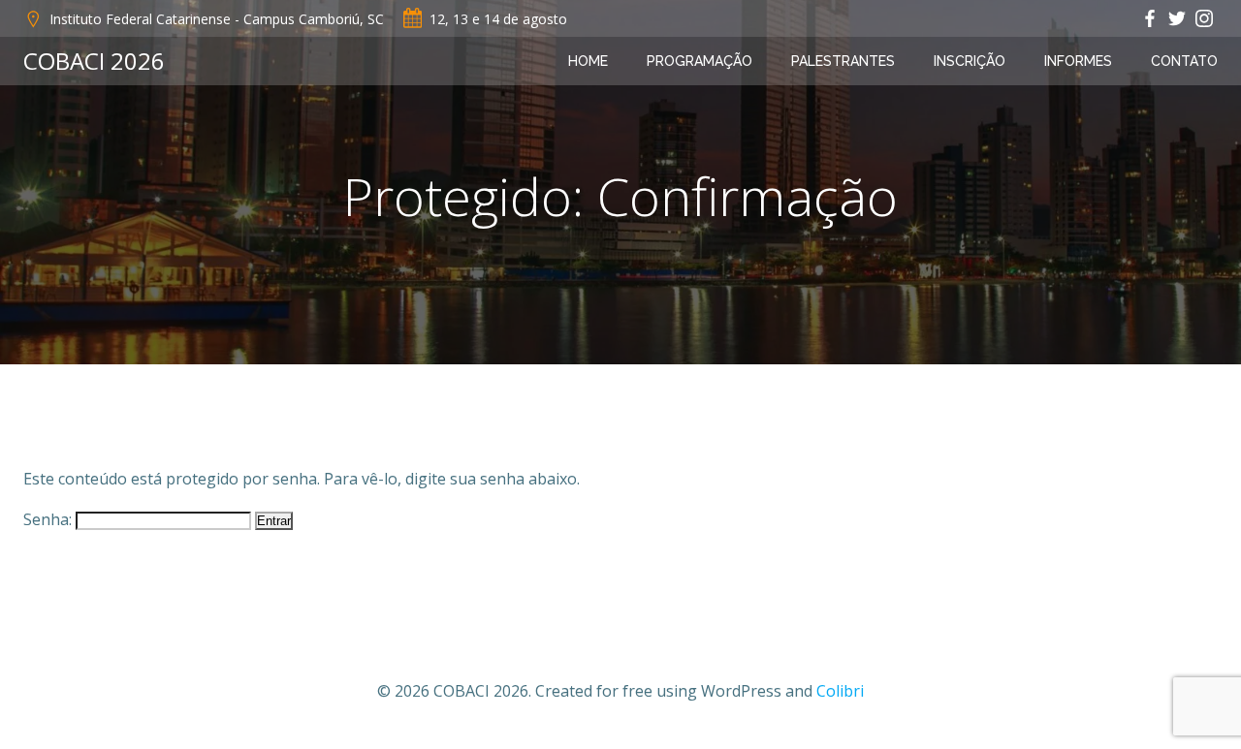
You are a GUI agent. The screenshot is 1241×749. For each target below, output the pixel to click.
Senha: (49, 519)
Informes (1078, 61)
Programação (699, 61)
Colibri (840, 691)
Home (588, 61)
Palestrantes (843, 61)
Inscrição (969, 61)
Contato (1184, 61)
